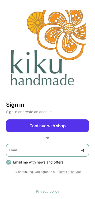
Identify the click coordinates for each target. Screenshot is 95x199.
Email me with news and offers (38, 162)
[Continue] (83, 150)
